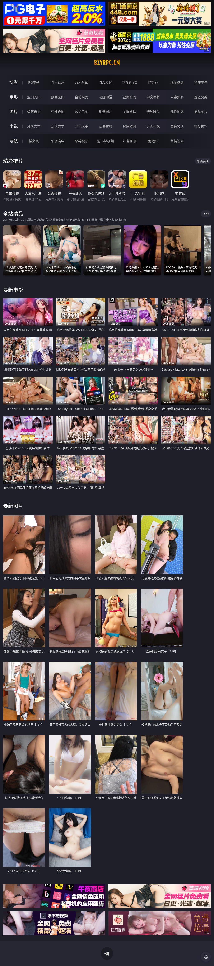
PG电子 (33, 82)
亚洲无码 (34, 97)
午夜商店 (57, 141)
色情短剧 (177, 141)
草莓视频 (81, 141)
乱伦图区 (177, 111)
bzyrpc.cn (107, 62)
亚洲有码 (129, 97)
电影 (13, 97)
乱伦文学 (57, 126)
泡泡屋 (153, 141)
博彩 (13, 82)
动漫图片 (105, 111)
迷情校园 (129, 126)
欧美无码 (57, 97)
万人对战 (81, 82)
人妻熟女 (177, 97)
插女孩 (34, 141)
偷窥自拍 (34, 111)
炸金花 (153, 82)
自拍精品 (81, 97)
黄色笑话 (177, 126)
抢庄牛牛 (201, 82)
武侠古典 (105, 126)
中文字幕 (153, 97)
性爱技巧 (201, 126)
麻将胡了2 (129, 82)
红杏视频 (129, 141)
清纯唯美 (153, 111)
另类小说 (153, 126)
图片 (13, 111)
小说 (13, 126)
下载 (206, 214)
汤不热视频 (105, 141)
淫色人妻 (81, 126)
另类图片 (201, 111)
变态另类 (201, 97)
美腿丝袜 (129, 111)
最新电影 (13, 289)
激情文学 (34, 126)
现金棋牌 (177, 82)
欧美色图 (81, 111)
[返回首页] (206, 957)
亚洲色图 (57, 111)
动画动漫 (105, 97)
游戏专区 (105, 82)
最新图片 (13, 505)
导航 (13, 141)
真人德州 (57, 82)
